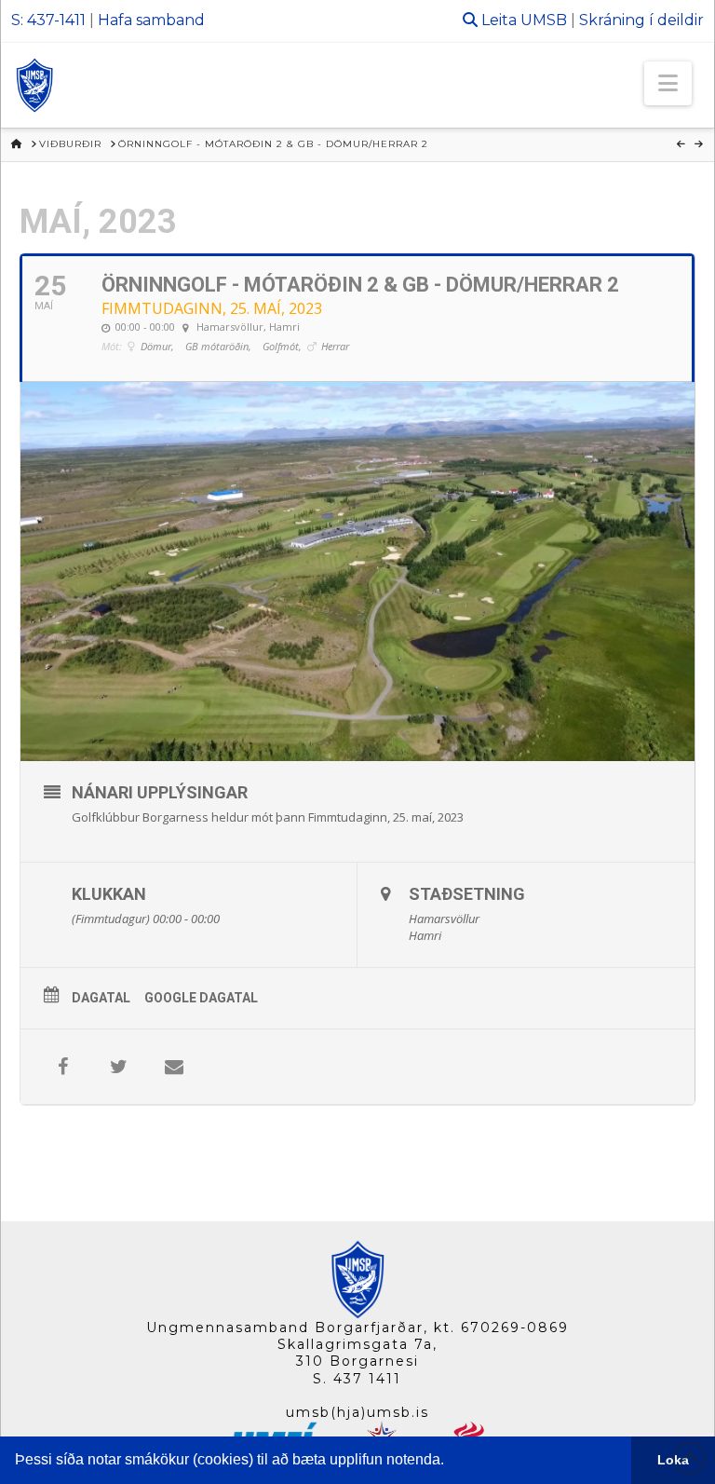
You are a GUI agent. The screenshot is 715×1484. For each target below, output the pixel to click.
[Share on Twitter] (118, 1066)
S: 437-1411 (48, 20)
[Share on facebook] (62, 1066)
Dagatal (101, 997)
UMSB (543, 20)
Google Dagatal (201, 997)
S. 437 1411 (357, 1378)
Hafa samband (151, 20)
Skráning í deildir (641, 20)
